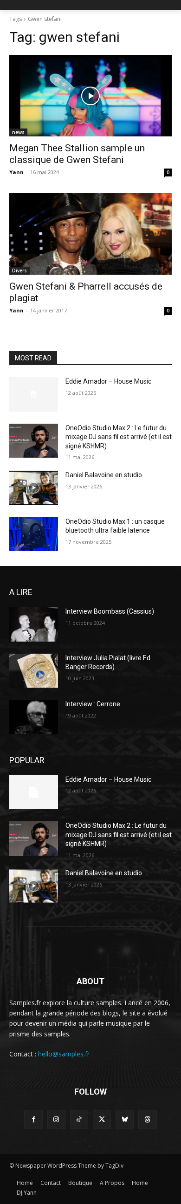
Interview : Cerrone (92, 704)
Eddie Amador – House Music (108, 381)
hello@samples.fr (64, 1053)
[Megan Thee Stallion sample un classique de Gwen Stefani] (90, 95)
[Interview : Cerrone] (33, 717)
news (18, 132)
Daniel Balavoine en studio (103, 475)
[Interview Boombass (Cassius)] (33, 624)
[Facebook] (33, 1119)
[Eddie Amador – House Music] (33, 394)
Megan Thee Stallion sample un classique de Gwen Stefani (77, 153)
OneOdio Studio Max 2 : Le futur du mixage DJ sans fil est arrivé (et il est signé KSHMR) (118, 437)
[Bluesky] (125, 1119)
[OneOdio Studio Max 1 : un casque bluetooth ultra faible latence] (33, 534)
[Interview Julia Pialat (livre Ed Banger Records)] (33, 671)
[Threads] (147, 1119)
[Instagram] (56, 1119)
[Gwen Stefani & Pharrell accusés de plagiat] (90, 234)
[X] (102, 1119)
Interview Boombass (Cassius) (109, 611)
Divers (19, 270)
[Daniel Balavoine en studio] (33, 488)
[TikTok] (79, 1119)
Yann (16, 172)
